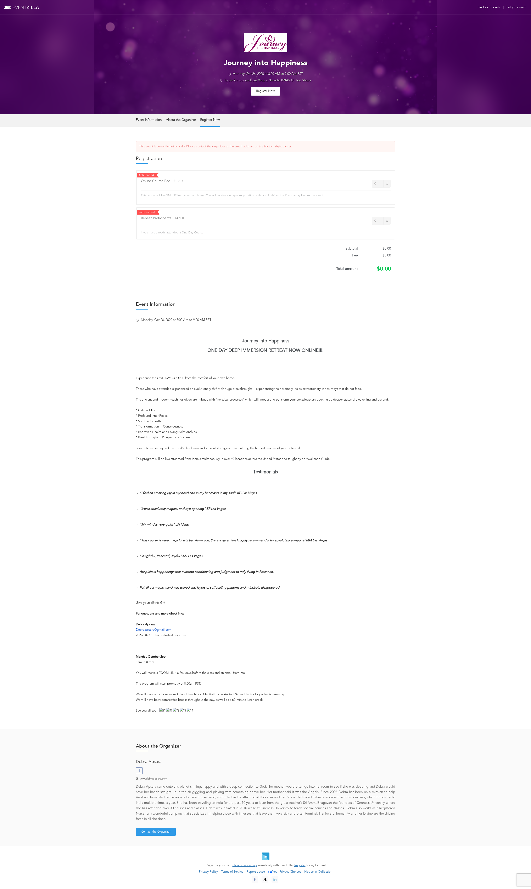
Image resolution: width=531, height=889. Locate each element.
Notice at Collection (318, 871)
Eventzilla (21, 7)
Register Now (265, 91)
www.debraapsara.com (153, 778)
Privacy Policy (208, 871)
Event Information (149, 120)
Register (300, 865)
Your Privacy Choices (286, 871)
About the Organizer (181, 120)
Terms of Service (232, 871)
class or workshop (245, 865)
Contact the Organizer (156, 831)
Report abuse (256, 871)
